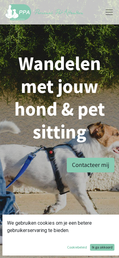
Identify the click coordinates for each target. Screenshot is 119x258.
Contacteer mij (90, 165)
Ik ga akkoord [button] (102, 247)
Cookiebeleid (77, 247)
